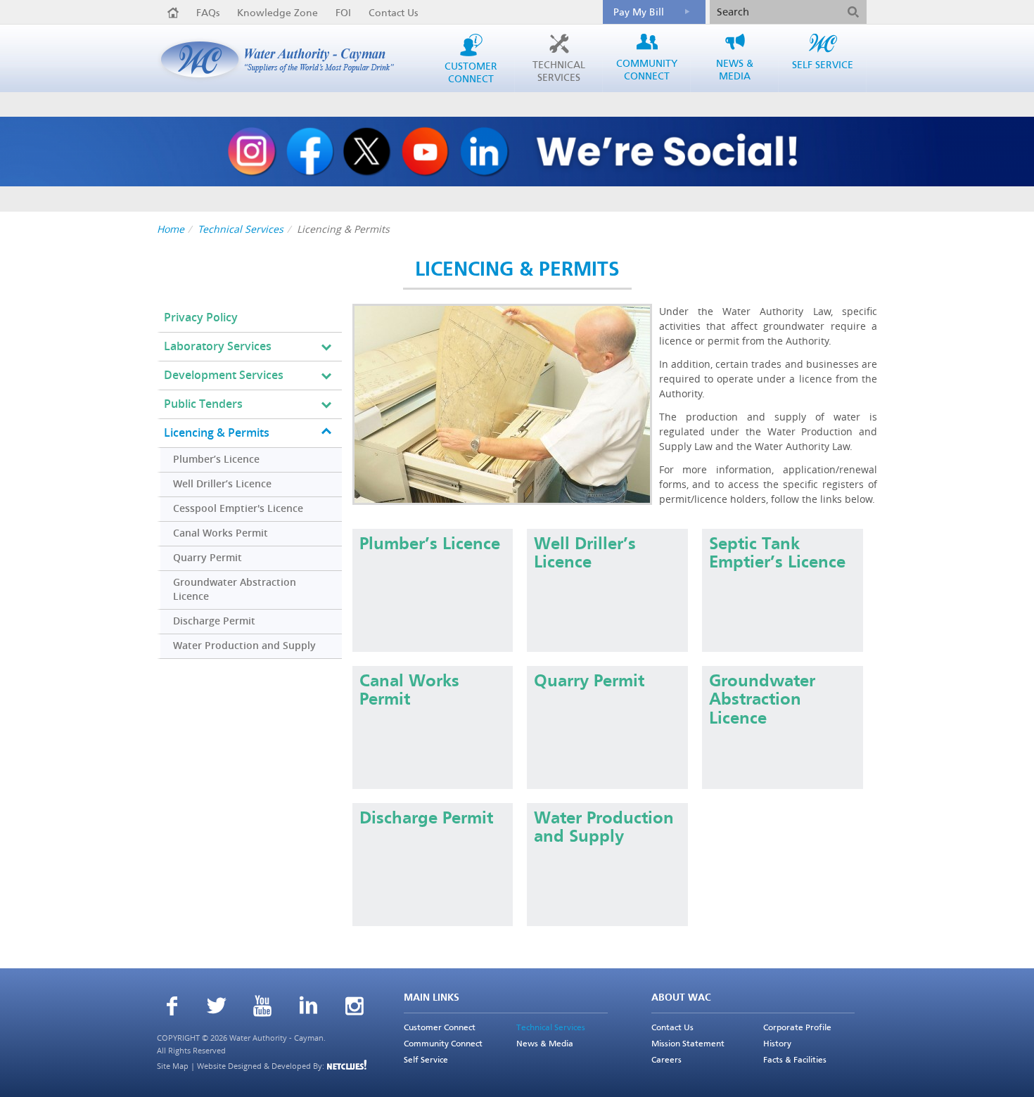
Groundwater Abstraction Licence (234, 590)
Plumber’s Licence (216, 460)
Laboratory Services (218, 346)
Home (170, 229)
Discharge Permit (214, 621)
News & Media (544, 1044)
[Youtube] (262, 1007)
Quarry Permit (207, 558)
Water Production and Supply (244, 646)
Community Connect (443, 1044)
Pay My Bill (638, 13)
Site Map (173, 1065)
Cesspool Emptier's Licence (238, 509)
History (777, 1044)
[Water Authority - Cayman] (283, 60)
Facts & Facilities (794, 1060)
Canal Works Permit (220, 533)
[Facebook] (171, 1007)
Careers (666, 1060)
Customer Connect (439, 1028)
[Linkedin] (309, 1007)
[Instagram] (354, 1007)
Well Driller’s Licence (222, 484)
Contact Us (393, 13)
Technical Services (240, 229)
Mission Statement (688, 1044)
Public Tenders (203, 404)
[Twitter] (217, 1007)
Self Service (426, 1060)
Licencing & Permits (216, 433)
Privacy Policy (201, 317)
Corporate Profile (797, 1028)
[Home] (173, 12)
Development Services (223, 375)
